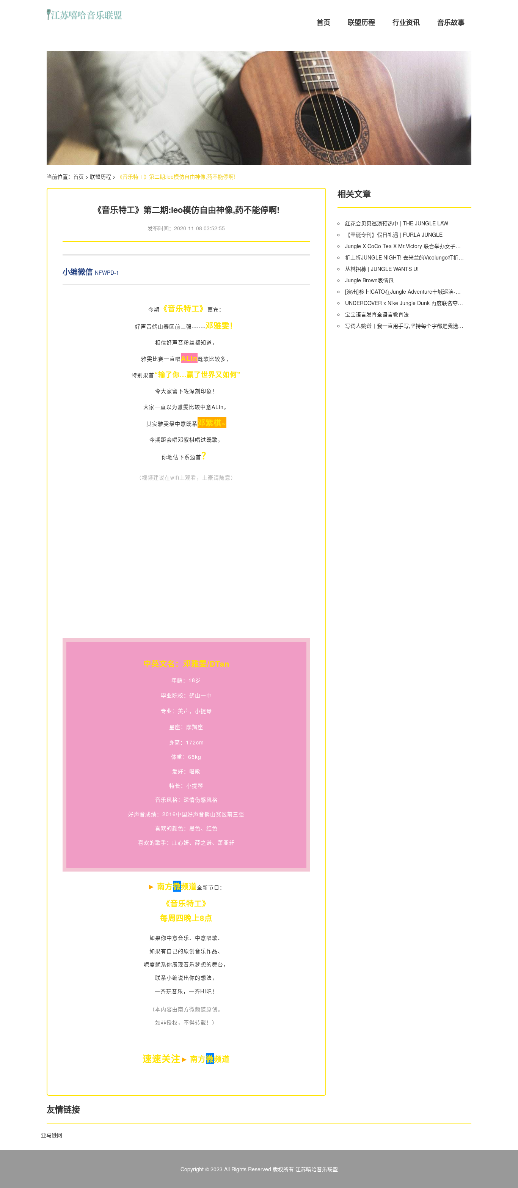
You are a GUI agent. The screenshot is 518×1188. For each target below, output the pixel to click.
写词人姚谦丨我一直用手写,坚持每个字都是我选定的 (405, 325)
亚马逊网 (51, 1135)
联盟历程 (361, 22)
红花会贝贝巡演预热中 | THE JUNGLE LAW (396, 223)
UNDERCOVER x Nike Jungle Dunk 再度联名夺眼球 (405, 303)
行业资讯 (406, 22)
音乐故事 (451, 22)
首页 (323, 22)
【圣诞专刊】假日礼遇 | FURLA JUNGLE (394, 234)
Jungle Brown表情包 (369, 280)
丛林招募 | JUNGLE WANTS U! (382, 268)
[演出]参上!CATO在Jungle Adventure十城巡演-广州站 (405, 291)
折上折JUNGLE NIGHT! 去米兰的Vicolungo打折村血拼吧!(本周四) (405, 257)
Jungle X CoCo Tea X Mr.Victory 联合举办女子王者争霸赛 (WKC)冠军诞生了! (405, 246)
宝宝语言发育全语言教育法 (377, 314)
